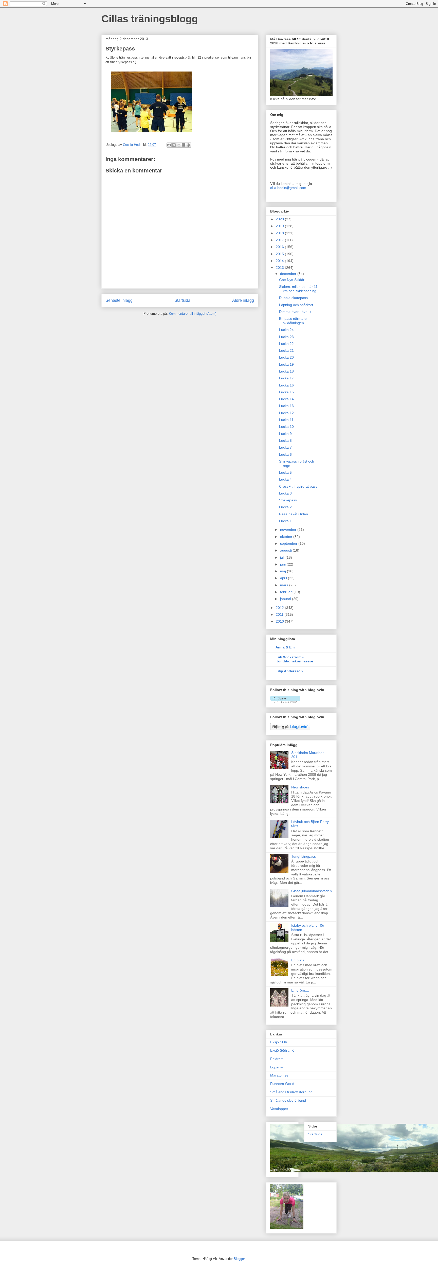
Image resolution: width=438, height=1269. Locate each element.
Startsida (182, 300)
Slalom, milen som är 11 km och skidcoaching (298, 289)
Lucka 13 (286, 406)
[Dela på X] (178, 145)
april (284, 578)
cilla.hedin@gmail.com (288, 188)
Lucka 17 (286, 378)
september (289, 543)
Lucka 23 (286, 337)
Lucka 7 (285, 447)
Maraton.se (279, 1075)
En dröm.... (300, 990)
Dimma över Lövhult (295, 312)
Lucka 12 (286, 413)
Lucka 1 (285, 521)
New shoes (300, 787)
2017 (280, 240)
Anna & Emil (286, 647)
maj (283, 571)
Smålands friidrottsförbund (291, 1092)
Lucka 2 (285, 507)
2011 (280, 614)
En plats (297, 960)
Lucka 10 (286, 427)
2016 (280, 247)
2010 (280, 621)
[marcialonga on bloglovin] (285, 701)
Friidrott (276, 1059)
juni (283, 564)
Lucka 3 (285, 493)
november (288, 529)
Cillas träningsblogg (149, 18)
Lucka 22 (286, 344)
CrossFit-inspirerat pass (298, 486)
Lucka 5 (285, 472)
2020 (280, 219)
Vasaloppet (279, 1109)
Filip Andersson (289, 671)
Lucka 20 (286, 357)
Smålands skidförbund (288, 1100)
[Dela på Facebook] (183, 145)
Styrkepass (288, 500)
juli (282, 557)
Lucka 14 (286, 399)
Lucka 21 (286, 350)
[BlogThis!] (173, 145)
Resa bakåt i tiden (293, 514)
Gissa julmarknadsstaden (311, 891)
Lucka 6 (285, 454)
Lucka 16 (286, 385)
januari (286, 599)
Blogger (239, 1259)
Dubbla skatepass (293, 298)
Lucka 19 (286, 364)
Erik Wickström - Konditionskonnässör (294, 659)
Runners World (282, 1084)
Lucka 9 (285, 434)
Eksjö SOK (278, 1042)
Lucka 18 (286, 371)
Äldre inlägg (243, 300)
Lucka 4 (285, 479)
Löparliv (276, 1067)
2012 (280, 608)
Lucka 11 (286, 420)
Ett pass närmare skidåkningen (293, 320)
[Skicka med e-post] (169, 145)
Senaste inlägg (119, 300)
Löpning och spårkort (296, 305)
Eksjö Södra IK (282, 1050)
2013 (280, 268)
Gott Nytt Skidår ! (292, 280)
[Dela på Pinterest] (188, 145)
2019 (280, 226)
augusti (286, 550)
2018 (280, 233)
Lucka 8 (285, 440)
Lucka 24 (286, 330)
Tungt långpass (303, 856)
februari (287, 592)
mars (284, 585)
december (288, 274)
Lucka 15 (286, 392)
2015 (280, 254)
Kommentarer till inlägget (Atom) (192, 313)
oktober (286, 537)
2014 (280, 261)
